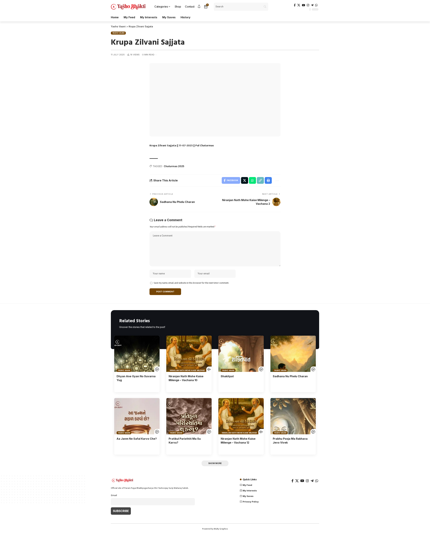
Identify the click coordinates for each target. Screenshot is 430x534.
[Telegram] (312, 5)
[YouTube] (303, 5)
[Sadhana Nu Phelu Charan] (293, 354)
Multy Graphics (221, 529)
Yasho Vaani (118, 33)
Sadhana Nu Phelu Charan (290, 376)
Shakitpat (227, 376)
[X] (298, 5)
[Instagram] (308, 5)
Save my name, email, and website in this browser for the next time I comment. (191, 283)
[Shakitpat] (241, 354)
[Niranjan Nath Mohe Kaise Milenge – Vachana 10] (189, 354)
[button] (260, 180)
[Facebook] (294, 5)
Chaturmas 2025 (174, 166)
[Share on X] (244, 180)
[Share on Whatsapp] (252, 180)
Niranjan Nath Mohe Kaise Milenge (187, 370)
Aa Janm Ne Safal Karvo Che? (137, 438)
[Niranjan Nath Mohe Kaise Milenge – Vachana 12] (241, 416)
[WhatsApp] (316, 5)
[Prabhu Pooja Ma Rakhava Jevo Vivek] (293, 416)
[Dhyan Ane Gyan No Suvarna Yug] (137, 354)
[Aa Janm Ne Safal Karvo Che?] (137, 416)
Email (114, 495)
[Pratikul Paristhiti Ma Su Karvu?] (189, 416)
